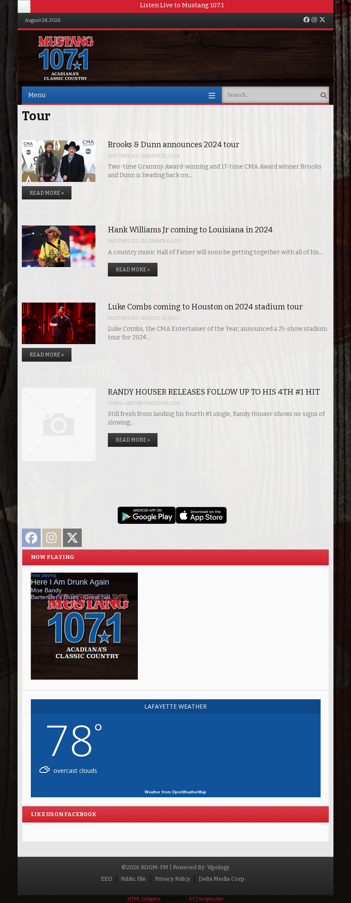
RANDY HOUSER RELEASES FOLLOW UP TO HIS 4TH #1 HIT (214, 392)
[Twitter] (322, 20)
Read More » (47, 193)
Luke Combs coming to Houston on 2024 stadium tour (205, 307)
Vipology (218, 867)
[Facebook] (306, 20)
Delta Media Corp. (222, 879)
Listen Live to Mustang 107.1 (182, 5)
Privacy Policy (172, 879)
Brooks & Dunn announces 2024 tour (173, 144)
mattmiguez (123, 156)
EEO (106, 879)
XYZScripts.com (206, 899)
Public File (133, 879)
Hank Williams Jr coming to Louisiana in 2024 (190, 230)
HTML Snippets (144, 899)
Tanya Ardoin (125, 403)
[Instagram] (314, 20)
